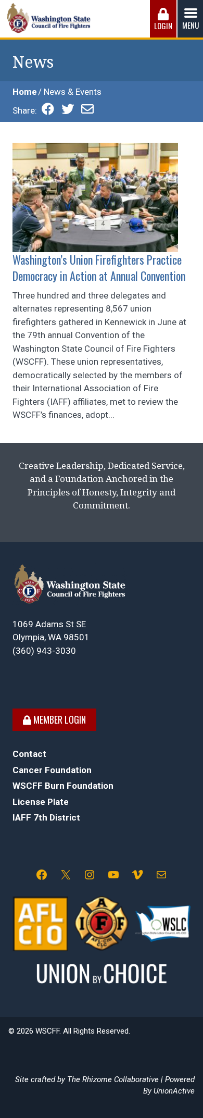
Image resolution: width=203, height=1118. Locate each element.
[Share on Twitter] (68, 110)
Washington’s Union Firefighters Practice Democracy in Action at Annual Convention (98, 267)
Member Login (58, 719)
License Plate (40, 802)
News (33, 62)
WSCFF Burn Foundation (62, 785)
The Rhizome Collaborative (113, 1079)
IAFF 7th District (46, 817)
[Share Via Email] (87, 110)
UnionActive (174, 1091)
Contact (29, 754)
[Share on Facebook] (48, 110)
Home (24, 91)
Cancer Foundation (52, 770)
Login (163, 25)
